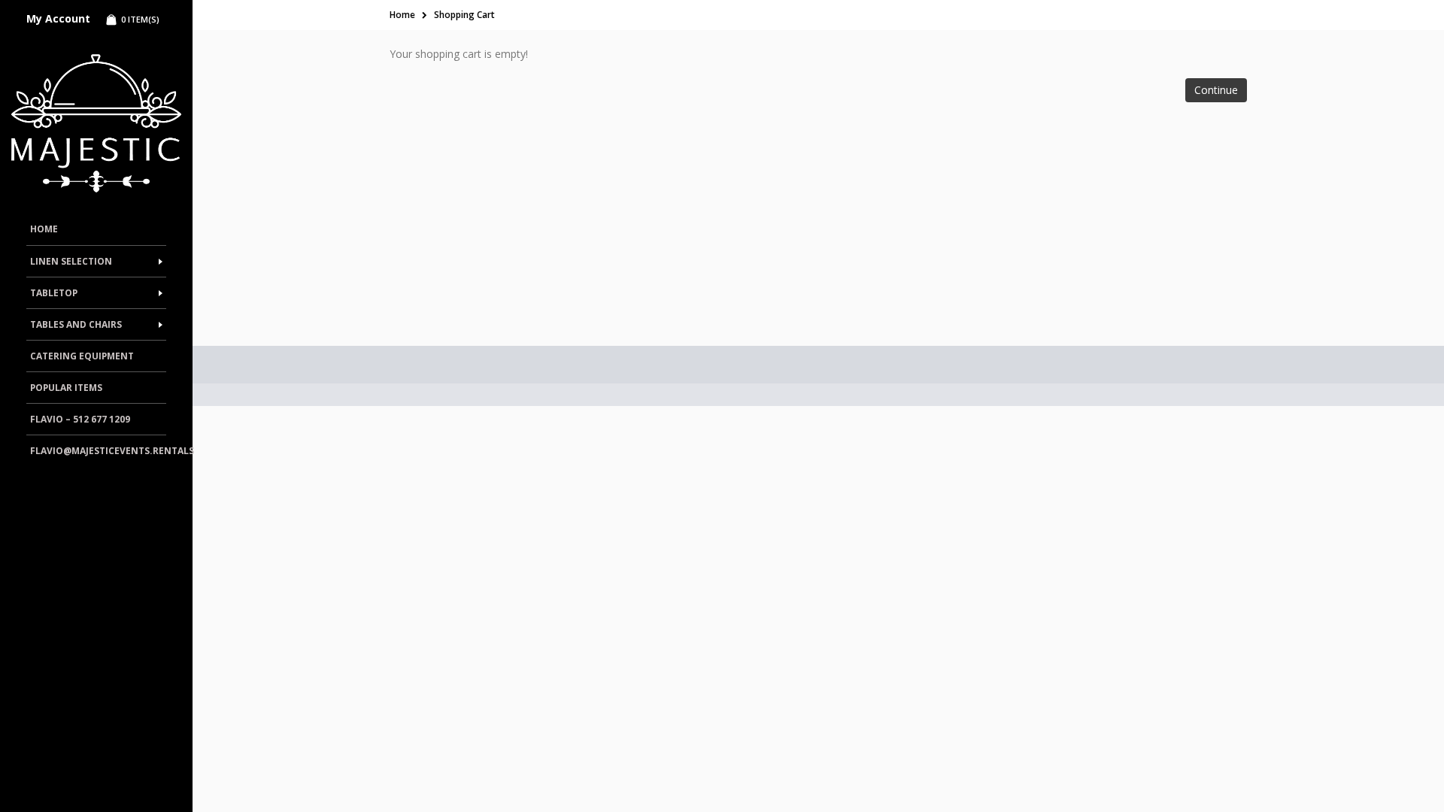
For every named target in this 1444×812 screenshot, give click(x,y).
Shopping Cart (464, 14)
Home (402, 14)
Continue (1216, 90)
